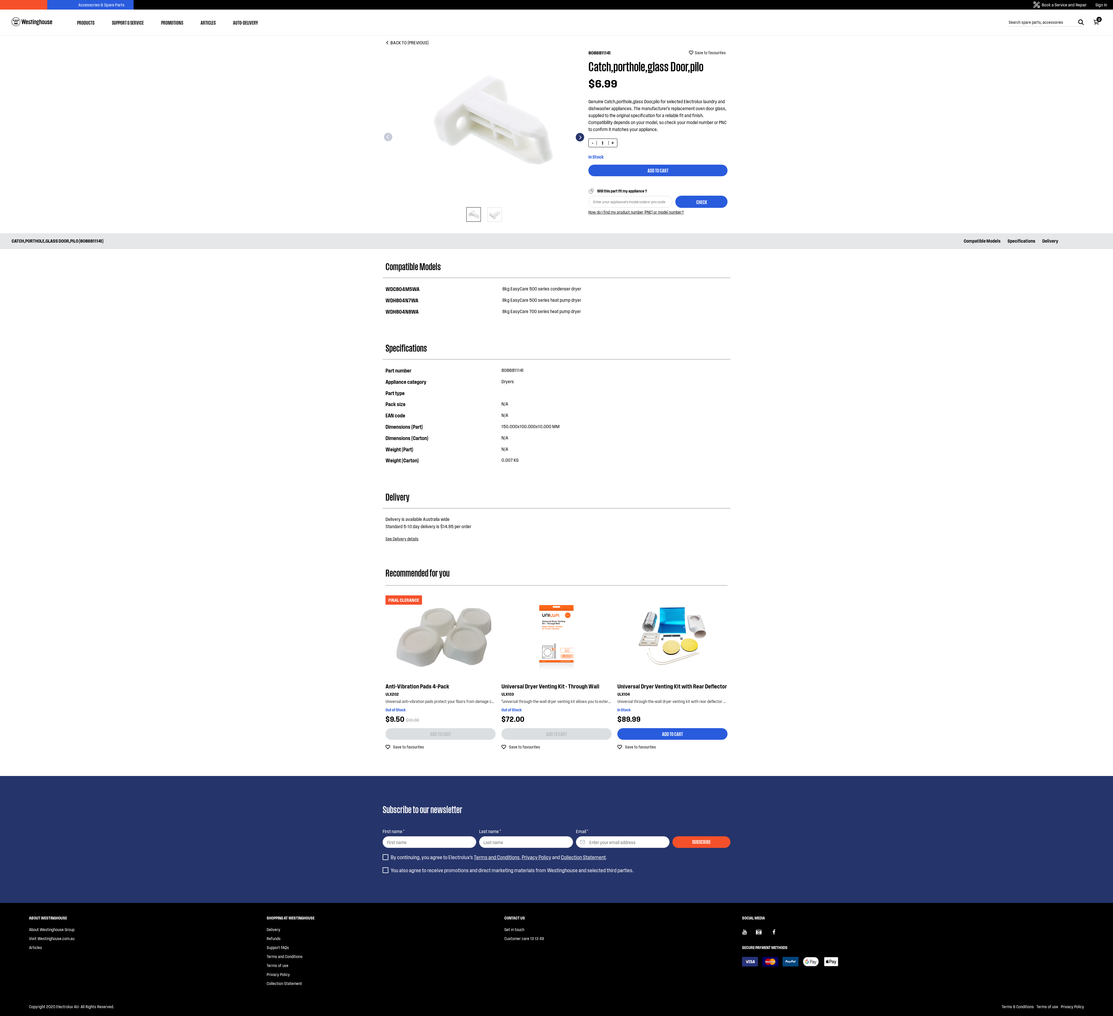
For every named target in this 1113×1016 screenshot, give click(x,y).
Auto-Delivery (245, 22)
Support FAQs (278, 947)
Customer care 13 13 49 (524, 938)
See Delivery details (402, 538)
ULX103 (507, 694)
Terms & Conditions (1018, 1006)
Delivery (1050, 240)
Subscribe (701, 841)
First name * (393, 831)
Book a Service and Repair (1064, 4)
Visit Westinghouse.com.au (51, 938)
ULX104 (623, 694)
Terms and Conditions (497, 857)
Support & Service (128, 22)
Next (580, 137)
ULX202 (392, 694)
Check (701, 201)
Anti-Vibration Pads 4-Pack (417, 686)
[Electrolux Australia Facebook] (777, 934)
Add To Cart (658, 170)
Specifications (1021, 240)
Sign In (1101, 5)
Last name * (490, 831)
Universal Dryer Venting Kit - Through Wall (550, 686)
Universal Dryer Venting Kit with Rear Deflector (672, 686)
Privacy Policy (536, 857)
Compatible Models (982, 240)
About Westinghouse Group (51, 929)
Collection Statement (583, 857)
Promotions (172, 22)
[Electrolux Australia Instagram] (763, 934)
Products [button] (85, 22)
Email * (582, 831)
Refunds (274, 938)
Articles (208, 22)
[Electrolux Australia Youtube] (749, 934)
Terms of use (277, 965)
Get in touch (514, 929)
